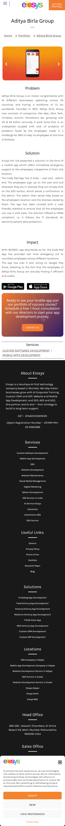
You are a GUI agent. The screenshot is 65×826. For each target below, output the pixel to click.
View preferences (32, 814)
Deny (32, 804)
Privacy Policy (32, 821)
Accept (32, 795)
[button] (60, 762)
